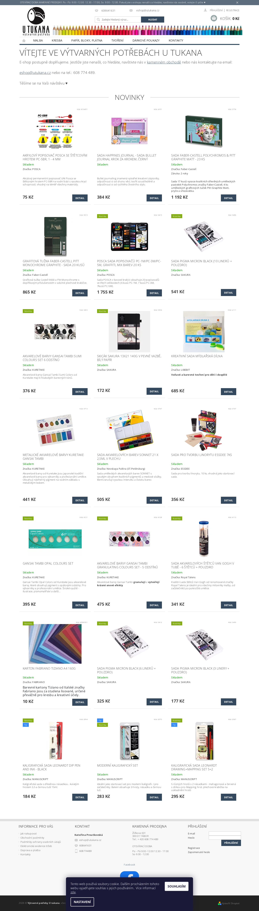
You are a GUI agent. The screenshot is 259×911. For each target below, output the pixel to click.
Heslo (191, 837)
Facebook (129, 864)
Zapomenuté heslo (199, 852)
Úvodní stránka (24, 40)
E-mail (191, 833)
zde (73, 892)
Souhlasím (177, 886)
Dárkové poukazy (146, 40)
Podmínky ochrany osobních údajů (40, 842)
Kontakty (176, 40)
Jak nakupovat (28, 833)
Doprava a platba (30, 850)
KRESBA (57, 40)
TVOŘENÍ (117, 40)
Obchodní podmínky (32, 837)
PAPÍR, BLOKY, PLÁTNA (86, 40)
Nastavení (82, 902)
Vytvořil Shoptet (230, 903)
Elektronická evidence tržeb (36, 846)
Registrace (232, 10)
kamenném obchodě (164, 62)
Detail (79, 198)
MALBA (38, 40)
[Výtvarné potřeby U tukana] (36, 22)
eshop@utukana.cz (35, 72)
